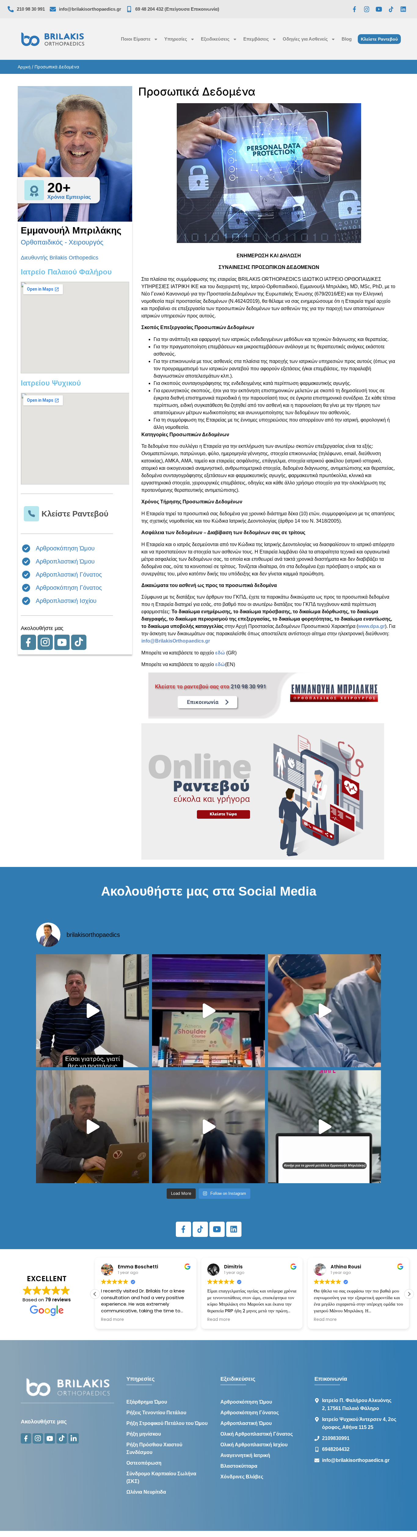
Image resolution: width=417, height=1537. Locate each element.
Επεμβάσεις (256, 39)
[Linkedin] (403, 9)
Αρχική (24, 66)
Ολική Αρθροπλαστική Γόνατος (256, 1434)
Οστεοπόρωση (143, 1463)
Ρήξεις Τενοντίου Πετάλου (156, 1412)
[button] (95, 1294)
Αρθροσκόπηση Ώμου (246, 1402)
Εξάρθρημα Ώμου (146, 1402)
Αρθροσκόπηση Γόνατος (249, 1412)
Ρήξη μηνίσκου (143, 1434)
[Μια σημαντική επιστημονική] (324, 1010)
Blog (347, 39)
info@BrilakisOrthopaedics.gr (175, 640)
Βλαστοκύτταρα (238, 1466)
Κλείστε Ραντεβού (75, 513)
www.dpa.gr (371, 626)
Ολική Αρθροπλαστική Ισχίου (254, 1444)
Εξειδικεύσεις (215, 39)
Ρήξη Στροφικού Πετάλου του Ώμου (167, 1423)
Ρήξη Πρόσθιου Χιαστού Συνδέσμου (154, 1448)
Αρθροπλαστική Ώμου (246, 1423)
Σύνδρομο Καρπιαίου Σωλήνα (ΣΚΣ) (161, 1477)
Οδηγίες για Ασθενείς (305, 39)
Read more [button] (112, 1319)
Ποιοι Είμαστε (135, 39)
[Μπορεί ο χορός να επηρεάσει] (208, 1126)
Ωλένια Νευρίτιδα (146, 1492)
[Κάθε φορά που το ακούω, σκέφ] (92, 1010)
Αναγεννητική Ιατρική (245, 1455)
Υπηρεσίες (175, 39)
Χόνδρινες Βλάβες (241, 1476)
